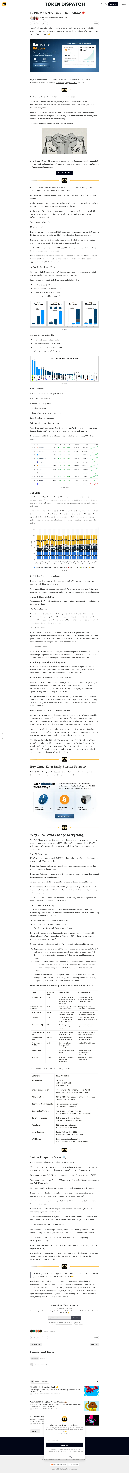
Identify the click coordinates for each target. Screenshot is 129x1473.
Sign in (123, 4)
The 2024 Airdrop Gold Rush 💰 (44, 1387)
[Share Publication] (106, 4)
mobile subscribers (71, 235)
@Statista (64, 571)
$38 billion (89, 435)
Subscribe (113, 4)
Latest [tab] (37, 1381)
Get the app (74, 1464)
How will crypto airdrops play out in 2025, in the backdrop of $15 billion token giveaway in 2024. (55, 1390)
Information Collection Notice (64, 1451)
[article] (64, 1391)
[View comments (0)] (39, 23)
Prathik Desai (65, 17)
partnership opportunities (66, 82)
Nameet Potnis (44, 17)
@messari (64, 329)
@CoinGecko (64, 488)
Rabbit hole (94, 161)
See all (34, 1431)
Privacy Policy (79, 1451)
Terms (73, 1459)
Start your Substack (59, 1464)
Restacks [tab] (42, 1358)
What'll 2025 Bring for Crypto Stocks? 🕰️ (48, 1402)
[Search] (102, 4)
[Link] (27, 267)
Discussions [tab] (44, 1381)
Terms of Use (73, 1449)
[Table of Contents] (2, 736)
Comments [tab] (34, 1358)
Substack (55, 1469)
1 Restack (52, 1331)
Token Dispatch (45, 1394)
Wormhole (85, 161)
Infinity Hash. (67, 28)
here (69, 1276)
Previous (37, 1344)
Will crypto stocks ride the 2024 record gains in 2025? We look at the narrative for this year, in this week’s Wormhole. (55, 1405)
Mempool (37, 164)
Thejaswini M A (53, 17)
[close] (82, 1416)
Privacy (68, 1459)
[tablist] (38, 1358)
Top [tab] (32, 1381)
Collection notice (81, 1459)
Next (93, 1344)
